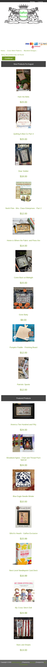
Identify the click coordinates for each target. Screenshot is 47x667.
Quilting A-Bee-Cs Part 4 (23, 134)
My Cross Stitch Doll (23, 608)
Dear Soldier (23, 171)
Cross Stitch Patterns (14, 50)
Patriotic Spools (23, 384)
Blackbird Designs (30, 50)
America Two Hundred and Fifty (23, 425)
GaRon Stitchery (16, 662)
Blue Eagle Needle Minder (23, 496)
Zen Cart (32, 662)
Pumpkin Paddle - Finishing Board (23, 347)
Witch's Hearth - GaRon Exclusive (23, 533)
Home (32, 2)
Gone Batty (23, 315)
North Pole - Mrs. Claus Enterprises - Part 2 (23, 208)
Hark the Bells (23, 97)
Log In (40, 2)
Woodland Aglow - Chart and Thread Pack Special (23, 459)
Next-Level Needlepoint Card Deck (23, 570)
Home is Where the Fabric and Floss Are (23, 240)
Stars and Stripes (23, 645)
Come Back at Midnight (23, 278)
